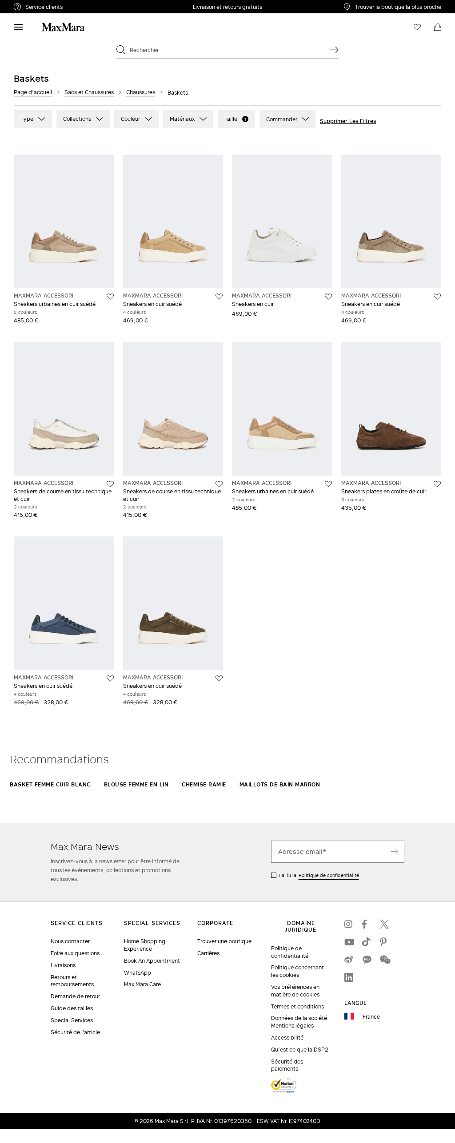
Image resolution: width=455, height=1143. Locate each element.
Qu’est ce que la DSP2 (299, 1049)
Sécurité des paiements (287, 1065)
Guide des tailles (72, 1008)
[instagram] (348, 924)
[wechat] (384, 959)
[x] (384, 924)
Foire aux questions (75, 953)
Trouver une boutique (224, 941)
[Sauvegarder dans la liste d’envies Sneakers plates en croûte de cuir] (437, 484)
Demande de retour (75, 996)
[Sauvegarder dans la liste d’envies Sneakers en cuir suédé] (219, 297)
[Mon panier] (437, 27)
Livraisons (63, 965)
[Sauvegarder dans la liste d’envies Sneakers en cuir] (328, 297)
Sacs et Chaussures (89, 92)
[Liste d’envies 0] (417, 27)
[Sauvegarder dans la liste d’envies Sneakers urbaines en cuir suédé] (110, 297)
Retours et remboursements (72, 980)
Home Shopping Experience (144, 944)
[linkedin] (348, 977)
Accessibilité (287, 1037)
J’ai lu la (319, 875)
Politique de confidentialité (329, 875)
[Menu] (18, 27)
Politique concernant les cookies (297, 971)
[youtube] (348, 941)
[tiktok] (366, 941)
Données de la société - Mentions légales (301, 1021)
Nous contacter (70, 941)
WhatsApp (137, 972)
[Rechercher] (334, 49)
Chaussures (140, 92)
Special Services (72, 1020)
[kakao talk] (366, 959)
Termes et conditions (297, 1006)
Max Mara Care (142, 984)
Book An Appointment (152, 960)
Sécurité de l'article (75, 1032)
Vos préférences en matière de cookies (295, 990)
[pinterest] (384, 941)
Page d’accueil (33, 92)
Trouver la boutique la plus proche (398, 7)
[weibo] (348, 959)
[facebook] (366, 924)
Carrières (208, 953)
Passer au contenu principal (43, 5)
